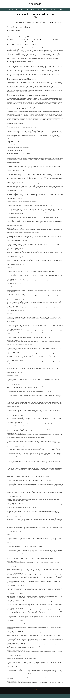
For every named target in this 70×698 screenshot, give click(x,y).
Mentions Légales (28, 691)
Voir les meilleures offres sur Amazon (13, 30)
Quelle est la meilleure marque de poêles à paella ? (48, 39)
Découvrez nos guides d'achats (40, 691)
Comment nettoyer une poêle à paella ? (24, 41)
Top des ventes (34, 41)
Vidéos (33, 691)
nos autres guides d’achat (50, 22)
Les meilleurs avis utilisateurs (42, 41)
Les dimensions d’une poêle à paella (32, 39)
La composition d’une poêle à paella (18, 39)
